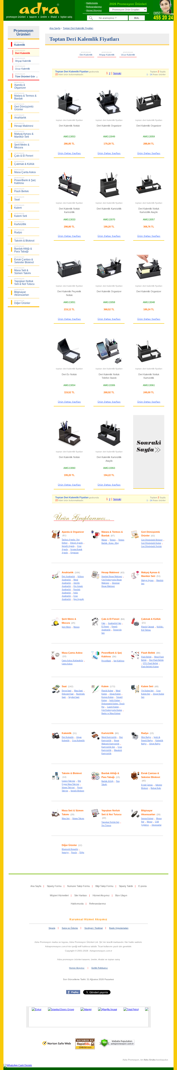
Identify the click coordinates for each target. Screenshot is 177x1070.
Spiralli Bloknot (77, 791)
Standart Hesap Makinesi (111, 576)
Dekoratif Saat (68, 694)
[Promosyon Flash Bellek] (135, 659)
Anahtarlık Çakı (114, 623)
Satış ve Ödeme (70, 928)
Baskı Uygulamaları (118, 928)
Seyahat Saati (73, 697)
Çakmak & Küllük (151, 619)
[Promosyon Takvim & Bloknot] (55, 779)
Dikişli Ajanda (76, 543)
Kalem (105, 686)
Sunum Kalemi (147, 818)
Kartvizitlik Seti (108, 747)
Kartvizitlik (107, 733)
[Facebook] (73, 993)
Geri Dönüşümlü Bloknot (152, 540)
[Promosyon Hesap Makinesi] (95, 578)
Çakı (103, 623)
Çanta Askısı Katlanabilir (72, 660)
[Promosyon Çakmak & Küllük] (135, 625)
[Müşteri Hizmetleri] (163, 19)
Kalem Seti (147, 686)
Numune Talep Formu (78, 886)
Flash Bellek (148, 652)
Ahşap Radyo (154, 744)
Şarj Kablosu (119, 661)
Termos (113, 540)
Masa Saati (78, 691)
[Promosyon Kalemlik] (55, 739)
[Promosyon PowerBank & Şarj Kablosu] (95, 659)
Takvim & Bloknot (72, 773)
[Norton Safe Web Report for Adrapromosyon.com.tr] (56, 1046)
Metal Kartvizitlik (109, 737)
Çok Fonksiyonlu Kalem (111, 710)
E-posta (142, 886)
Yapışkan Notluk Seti (110, 822)
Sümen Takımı (78, 818)
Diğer (81, 852)
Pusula (74, 852)
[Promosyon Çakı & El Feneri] (95, 625)
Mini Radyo (146, 737)
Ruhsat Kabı (156, 788)
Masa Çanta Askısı (72, 652)
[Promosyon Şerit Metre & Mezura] (55, 625)
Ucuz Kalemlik (78, 740)
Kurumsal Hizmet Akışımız (88, 919)
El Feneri (105, 626)
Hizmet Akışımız (94, 10)
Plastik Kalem (107, 691)
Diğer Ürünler (69, 845)
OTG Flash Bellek (150, 663)
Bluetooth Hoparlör (70, 849)
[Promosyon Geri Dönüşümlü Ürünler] (135, 538)
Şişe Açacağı (78, 599)
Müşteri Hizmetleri (59, 895)
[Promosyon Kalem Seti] (135, 692)
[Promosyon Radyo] (135, 739)
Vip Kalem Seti (147, 691)
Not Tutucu (106, 825)
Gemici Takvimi (68, 781)
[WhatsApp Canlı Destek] (17, 1065)
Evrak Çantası (147, 785)
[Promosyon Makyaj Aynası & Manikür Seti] (135, 578)
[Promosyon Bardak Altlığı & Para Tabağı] (95, 779)
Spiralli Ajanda (68, 546)
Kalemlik (66, 733)
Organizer (74, 553)
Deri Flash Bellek (156, 660)
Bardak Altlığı (107, 781)
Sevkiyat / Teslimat (93, 928)
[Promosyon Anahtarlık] (55, 578)
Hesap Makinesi (110, 572)
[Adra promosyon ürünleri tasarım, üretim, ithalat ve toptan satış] (39, 19)
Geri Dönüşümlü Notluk (151, 546)
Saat (64, 686)
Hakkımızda (92, 3)
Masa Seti (66, 818)
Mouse (149, 822)
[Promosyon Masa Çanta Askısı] (55, 659)
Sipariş (52, 928)
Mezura (76, 627)
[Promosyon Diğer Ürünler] (55, 851)
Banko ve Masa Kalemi (110, 713)
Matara (104, 540)
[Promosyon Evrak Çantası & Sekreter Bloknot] (135, 779)
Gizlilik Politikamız (99, 968)
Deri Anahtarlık (68, 576)
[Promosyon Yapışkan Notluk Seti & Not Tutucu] (95, 816)
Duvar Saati (66, 691)
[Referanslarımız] (88, 1017)
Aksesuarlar (156, 825)
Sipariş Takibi (126, 886)
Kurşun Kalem (107, 697)
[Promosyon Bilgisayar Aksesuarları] (135, 816)
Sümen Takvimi (68, 787)
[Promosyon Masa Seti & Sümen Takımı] (55, 816)
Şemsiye (65, 852)
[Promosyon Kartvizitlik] (95, 739)
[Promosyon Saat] (55, 692)
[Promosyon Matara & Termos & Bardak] (95, 538)
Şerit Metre (66, 627)
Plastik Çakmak (147, 627)
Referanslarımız (94, 6)
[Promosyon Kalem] (95, 692)
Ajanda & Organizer (73, 532)
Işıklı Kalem (114, 700)
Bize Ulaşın (121, 895)
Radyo (145, 733)
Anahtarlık (67, 572)
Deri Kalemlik (68, 737)
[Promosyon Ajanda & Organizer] (55, 538)
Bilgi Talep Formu (104, 886)
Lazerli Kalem (113, 707)
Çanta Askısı (67, 664)
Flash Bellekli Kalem (150, 667)
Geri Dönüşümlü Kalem (151, 543)
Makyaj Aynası (147, 580)
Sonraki (117, 73)
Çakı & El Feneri (110, 619)
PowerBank (106, 661)
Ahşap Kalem (115, 694)
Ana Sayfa (54, 28)
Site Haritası (80, 895)
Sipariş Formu (54, 886)
